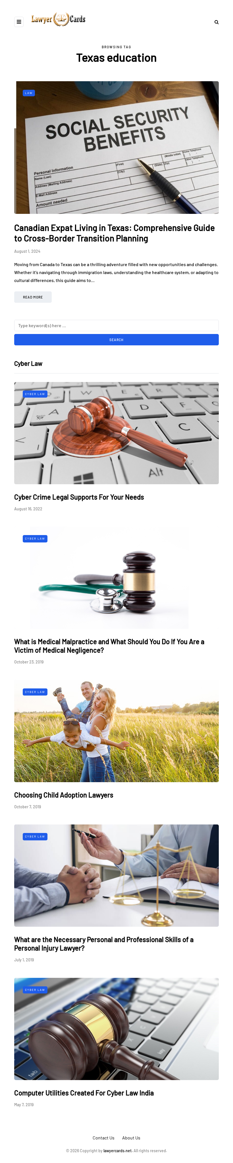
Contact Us (104, 1137)
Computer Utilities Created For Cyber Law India (84, 1093)
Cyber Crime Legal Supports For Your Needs (79, 497)
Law (29, 93)
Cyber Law (35, 394)
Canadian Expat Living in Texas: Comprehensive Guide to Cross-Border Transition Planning (114, 232)
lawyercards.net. (118, 1150)
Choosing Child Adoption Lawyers (63, 795)
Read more (33, 297)
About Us (131, 1137)
